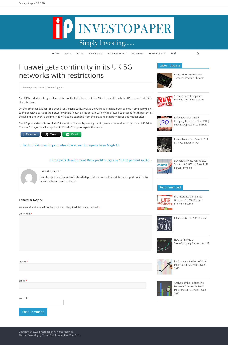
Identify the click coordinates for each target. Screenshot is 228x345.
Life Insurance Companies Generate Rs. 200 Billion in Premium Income (188, 200)
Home (55, 53)
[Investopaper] (114, 17)
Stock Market (117, 53)
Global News (157, 53)
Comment (25, 213)
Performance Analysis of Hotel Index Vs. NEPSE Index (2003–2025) (190, 265)
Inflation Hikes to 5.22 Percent (190, 218)
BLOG (80, 53)
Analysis (94, 53)
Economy (138, 53)
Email (23, 280)
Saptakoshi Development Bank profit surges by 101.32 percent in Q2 (101, 160)
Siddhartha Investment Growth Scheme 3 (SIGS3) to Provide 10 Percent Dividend (191, 164)
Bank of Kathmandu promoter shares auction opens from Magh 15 (69, 145)
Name (23, 261)
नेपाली (173, 53)
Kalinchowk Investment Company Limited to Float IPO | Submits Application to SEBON (191, 121)
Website (24, 298)
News (68, 53)
